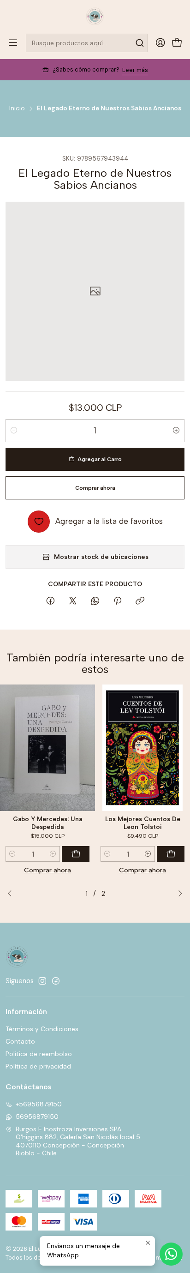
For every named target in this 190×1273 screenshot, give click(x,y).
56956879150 (37, 1116)
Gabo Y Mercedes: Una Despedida (47, 822)
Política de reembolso (39, 1054)
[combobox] (87, 43)
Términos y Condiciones (42, 1029)
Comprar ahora (47, 870)
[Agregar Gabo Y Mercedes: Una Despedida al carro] (75, 854)
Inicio (17, 108)
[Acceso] (160, 43)
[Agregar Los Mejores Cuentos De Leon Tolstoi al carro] (170, 854)
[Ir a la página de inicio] (95, 16)
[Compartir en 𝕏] (73, 601)
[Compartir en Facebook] (50, 601)
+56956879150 (39, 1104)
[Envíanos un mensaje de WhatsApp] (171, 1254)
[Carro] (177, 43)
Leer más (135, 70)
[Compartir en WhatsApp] (95, 601)
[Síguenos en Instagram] (42, 980)
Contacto (20, 1041)
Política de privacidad (38, 1066)
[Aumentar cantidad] (176, 431)
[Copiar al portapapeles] (140, 601)
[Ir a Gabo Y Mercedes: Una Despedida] (47, 748)
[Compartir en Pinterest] (117, 601)
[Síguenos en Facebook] (55, 980)
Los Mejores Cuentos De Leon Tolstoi (142, 822)
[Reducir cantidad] (14, 431)
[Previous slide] (12, 893)
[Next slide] (177, 893)
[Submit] (140, 43)
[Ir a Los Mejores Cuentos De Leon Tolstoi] (142, 748)
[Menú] (13, 43)
